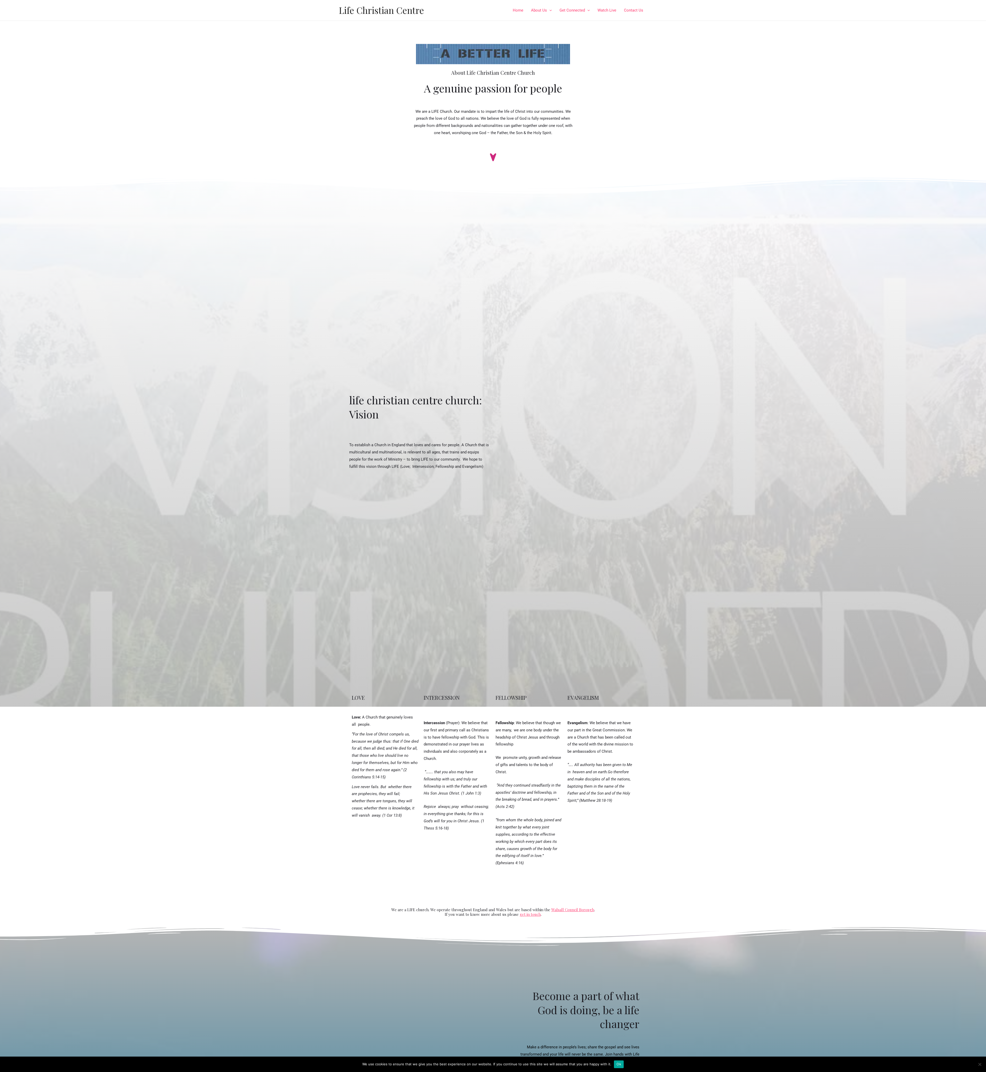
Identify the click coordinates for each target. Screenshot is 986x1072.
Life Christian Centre (381, 10)
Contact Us (633, 10)
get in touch (530, 914)
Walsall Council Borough (572, 909)
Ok (619, 1064)
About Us (539, 10)
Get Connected (572, 10)
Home (518, 10)
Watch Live (607, 10)
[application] (549, 10)
